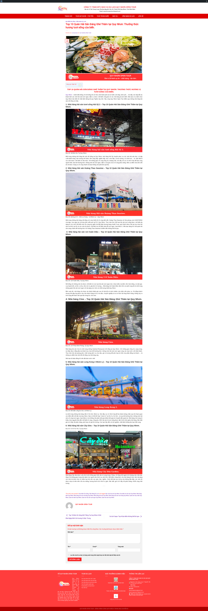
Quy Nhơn (69, 95)
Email (95, 546)
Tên (69, 546)
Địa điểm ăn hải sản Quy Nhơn (128, 493)
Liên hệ (140, 16)
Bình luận (71, 532)
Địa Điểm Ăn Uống (70, 21)
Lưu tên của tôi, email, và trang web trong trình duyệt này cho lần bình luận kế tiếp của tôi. (95, 555)
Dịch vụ (115, 16)
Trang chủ (68, 16)
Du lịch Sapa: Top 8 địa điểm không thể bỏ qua (125, 516)
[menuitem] (1, 1)
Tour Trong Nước (103, 16)
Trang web (121, 546)
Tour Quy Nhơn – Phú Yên (84, 16)
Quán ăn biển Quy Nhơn (75, 497)
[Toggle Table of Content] (79, 85)
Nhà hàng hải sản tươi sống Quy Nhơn (119, 495)
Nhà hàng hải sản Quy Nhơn (101, 495)
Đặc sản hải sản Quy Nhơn (113, 493)
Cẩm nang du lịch (128, 16)
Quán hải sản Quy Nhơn (108, 497)
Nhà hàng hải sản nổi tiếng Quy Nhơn (83, 495)
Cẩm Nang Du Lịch (81, 21)
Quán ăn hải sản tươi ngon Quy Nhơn (91, 497)
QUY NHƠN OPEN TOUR (85, 32)
